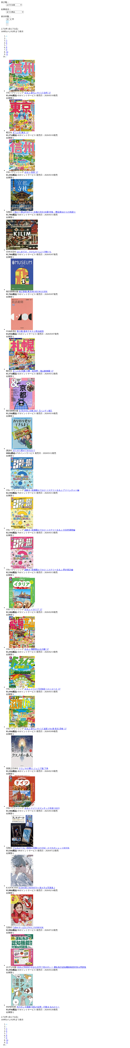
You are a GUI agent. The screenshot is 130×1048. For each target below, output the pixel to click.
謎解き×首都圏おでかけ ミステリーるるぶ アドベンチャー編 (51, 490)
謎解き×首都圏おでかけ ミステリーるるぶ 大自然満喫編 (49, 530)
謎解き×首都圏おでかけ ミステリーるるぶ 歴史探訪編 (48, 570)
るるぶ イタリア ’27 (33, 609)
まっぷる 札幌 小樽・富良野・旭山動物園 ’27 (33, 371)
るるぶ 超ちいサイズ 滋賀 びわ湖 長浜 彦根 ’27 (45, 729)
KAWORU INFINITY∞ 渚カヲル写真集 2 (37, 888)
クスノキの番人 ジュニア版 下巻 (33, 768)
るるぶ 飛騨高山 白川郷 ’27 (36, 649)
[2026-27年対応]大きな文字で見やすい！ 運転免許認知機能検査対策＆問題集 (51, 967)
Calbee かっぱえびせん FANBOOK (28, 927)
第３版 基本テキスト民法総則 (30, 331)
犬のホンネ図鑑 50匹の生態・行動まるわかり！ (38, 1007)
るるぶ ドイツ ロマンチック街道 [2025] (42, 808)
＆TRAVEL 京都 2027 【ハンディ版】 (36, 411)
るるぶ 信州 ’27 (31, 172)
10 (7, 52)
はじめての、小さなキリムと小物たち (34, 252)
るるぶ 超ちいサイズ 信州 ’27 (37, 93)
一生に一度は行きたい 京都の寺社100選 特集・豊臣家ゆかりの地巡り (44, 212)
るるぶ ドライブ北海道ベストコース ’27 (42, 689)
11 (7, 54)
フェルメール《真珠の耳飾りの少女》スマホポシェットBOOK (41, 848)
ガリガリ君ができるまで (24, 450)
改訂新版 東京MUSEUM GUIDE (33, 291)
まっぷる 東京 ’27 (21, 132)
